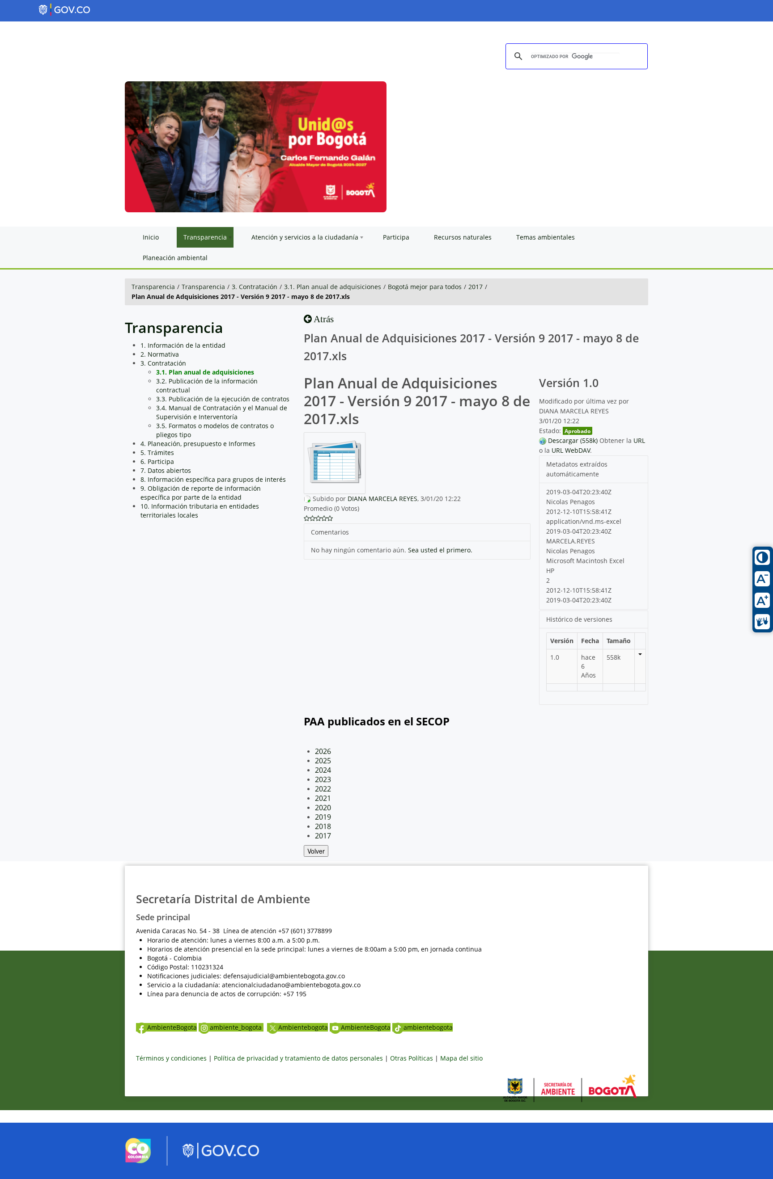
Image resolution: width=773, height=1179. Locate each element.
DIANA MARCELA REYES (382, 498)
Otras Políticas (411, 1058)
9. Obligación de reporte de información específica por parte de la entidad (200, 492)
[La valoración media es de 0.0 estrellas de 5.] (307, 518)
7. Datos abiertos (165, 470)
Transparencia (153, 286)
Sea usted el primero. (440, 550)
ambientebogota (428, 1027)
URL (639, 440)
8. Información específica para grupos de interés (213, 479)
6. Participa (157, 461)
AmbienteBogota (172, 1027)
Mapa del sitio (461, 1058)
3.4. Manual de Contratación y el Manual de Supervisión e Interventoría (221, 412)
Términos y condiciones (171, 1058)
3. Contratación (254, 286)
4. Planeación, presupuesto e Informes (197, 443)
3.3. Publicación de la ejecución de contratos (222, 399)
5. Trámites (157, 452)
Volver (316, 850)
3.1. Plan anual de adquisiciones (332, 286)
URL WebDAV (571, 450)
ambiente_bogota (236, 1027)
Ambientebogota (303, 1027)
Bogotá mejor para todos (425, 286)
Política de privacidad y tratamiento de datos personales (298, 1058)
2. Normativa (159, 354)
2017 (475, 286)
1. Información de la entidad (182, 345)
